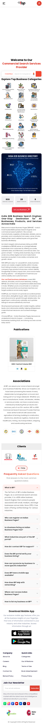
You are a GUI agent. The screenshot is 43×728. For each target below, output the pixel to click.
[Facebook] (12, 703)
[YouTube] (16, 703)
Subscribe (35, 688)
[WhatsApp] (4, 703)
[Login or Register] (39, 3)
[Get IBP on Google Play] (21, 641)
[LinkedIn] (20, 703)
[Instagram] (8, 703)
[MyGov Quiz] (31, 715)
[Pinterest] (28, 703)
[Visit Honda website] (8, 457)
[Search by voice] (33, 74)
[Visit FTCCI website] (6, 432)
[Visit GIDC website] (14, 432)
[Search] (38, 74)
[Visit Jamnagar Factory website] (29, 432)
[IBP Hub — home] (21, 3)
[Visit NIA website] (37, 432)
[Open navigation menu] (3, 3)
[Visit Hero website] (35, 457)
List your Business (20, 210)
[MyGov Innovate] (11, 715)
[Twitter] (24, 703)
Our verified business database (14, 279)
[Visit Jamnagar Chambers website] (22, 432)
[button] (17, 368)
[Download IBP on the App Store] (21, 633)
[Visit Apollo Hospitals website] (22, 457)
